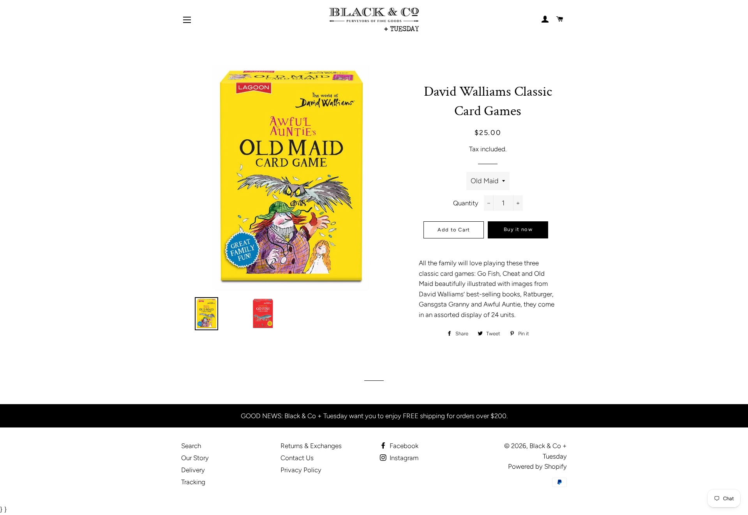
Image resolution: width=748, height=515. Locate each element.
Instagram (403, 458)
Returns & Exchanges (311, 446)
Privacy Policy (300, 470)
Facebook (403, 446)
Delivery (193, 470)
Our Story (195, 458)
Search (191, 446)
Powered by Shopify (537, 466)
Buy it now (518, 229)
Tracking (193, 482)
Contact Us (297, 458)
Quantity (465, 203)
